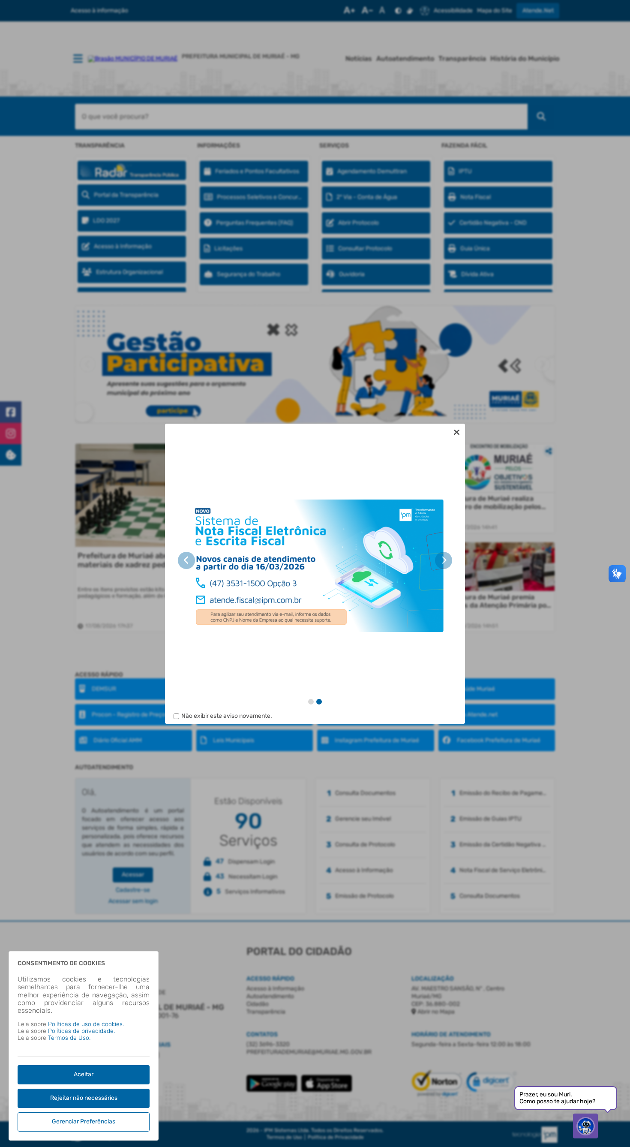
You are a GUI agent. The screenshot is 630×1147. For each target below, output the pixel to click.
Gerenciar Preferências (83, 1121)
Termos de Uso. (69, 1038)
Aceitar (83, 1074)
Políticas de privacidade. (81, 1031)
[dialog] (315, 574)
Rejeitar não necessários (83, 1098)
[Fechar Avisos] (456, 432)
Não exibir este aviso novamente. (226, 716)
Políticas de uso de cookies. (86, 1024)
